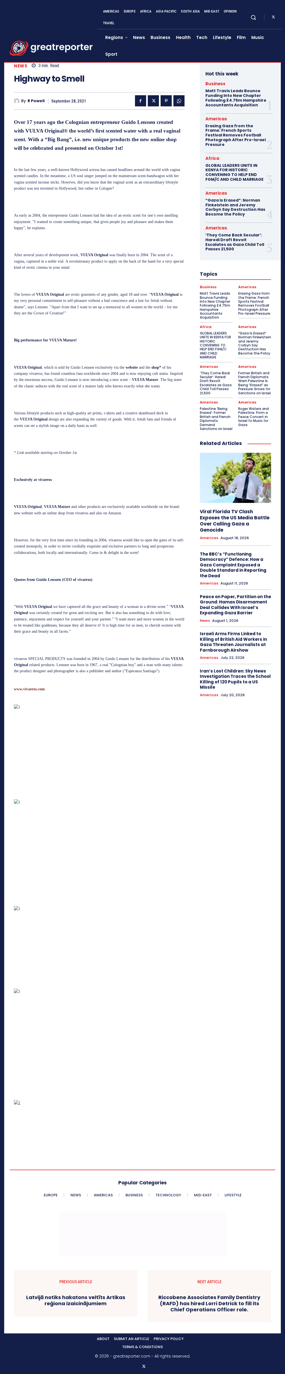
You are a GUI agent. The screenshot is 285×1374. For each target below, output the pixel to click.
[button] (253, 17)
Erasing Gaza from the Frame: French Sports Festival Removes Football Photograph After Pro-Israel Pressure (235, 135)
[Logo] (51, 48)
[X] (273, 17)
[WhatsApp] (179, 100)
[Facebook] (140, 100)
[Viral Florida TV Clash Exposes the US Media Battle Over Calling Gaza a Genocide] (235, 478)
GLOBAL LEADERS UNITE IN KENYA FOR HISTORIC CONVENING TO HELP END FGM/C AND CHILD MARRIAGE (234, 172)
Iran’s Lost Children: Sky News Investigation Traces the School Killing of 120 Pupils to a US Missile (235, 679)
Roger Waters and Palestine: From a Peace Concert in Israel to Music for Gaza (253, 416)
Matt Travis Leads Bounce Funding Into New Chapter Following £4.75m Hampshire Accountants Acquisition (235, 97)
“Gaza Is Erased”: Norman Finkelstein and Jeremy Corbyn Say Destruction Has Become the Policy (235, 207)
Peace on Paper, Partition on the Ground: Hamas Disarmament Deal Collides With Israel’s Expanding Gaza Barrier (235, 605)
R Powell (36, 101)
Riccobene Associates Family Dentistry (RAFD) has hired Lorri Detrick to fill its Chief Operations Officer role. (209, 1303)
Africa (212, 158)
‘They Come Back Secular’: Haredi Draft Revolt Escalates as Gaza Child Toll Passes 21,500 (234, 242)
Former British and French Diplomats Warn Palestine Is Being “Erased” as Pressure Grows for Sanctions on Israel (254, 383)
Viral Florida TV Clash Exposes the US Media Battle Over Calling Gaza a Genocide (234, 520)
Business (215, 84)
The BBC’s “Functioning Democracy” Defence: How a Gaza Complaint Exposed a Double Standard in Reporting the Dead (233, 565)
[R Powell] (17, 101)
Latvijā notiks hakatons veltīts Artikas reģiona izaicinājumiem (75, 1300)
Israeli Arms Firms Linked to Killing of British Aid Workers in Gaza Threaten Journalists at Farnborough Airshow (233, 642)
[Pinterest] (166, 100)
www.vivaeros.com (29, 689)
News (20, 66)
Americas (216, 119)
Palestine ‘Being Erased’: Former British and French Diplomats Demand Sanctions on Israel (216, 418)
